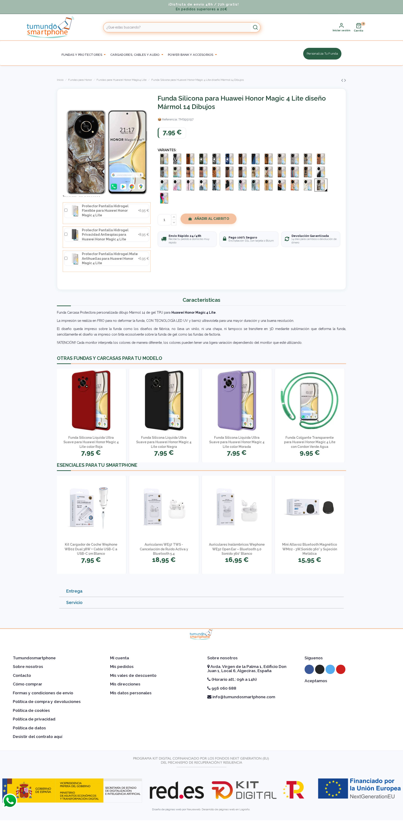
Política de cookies (31, 710)
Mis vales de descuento (133, 675)
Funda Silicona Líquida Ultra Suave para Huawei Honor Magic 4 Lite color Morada (236, 442)
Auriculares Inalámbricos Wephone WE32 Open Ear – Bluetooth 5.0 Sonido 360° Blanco (237, 549)
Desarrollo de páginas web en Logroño (226, 809)
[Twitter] (330, 669)
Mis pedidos (122, 666)
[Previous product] (342, 80)
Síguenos (314, 658)
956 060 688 (223, 688)
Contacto (22, 675)
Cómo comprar (27, 684)
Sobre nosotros (28, 666)
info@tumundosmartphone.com (243, 697)
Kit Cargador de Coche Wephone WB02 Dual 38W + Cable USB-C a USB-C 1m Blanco (91, 549)
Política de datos (29, 728)
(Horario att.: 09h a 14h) (234, 679)
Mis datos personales (131, 693)
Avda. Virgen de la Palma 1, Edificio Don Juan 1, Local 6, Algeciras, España (246, 668)
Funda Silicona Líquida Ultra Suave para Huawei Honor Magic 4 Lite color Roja (91, 442)
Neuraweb (193, 809)
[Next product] (345, 80)
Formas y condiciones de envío (43, 693)
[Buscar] (255, 27)
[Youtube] (340, 669)
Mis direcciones (125, 684)
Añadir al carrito (212, 219)
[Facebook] (309, 669)
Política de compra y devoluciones (47, 701)
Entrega (74, 591)
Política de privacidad (34, 719)
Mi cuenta (119, 658)
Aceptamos (316, 680)
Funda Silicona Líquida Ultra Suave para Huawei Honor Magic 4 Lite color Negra (163, 442)
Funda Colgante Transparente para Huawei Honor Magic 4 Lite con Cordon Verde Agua (309, 442)
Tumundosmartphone (34, 658)
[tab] (201, 591)
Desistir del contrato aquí (37, 736)
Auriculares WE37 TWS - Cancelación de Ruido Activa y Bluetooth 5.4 (164, 549)
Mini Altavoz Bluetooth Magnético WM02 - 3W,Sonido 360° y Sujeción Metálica (309, 549)
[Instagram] (319, 669)
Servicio (74, 602)
